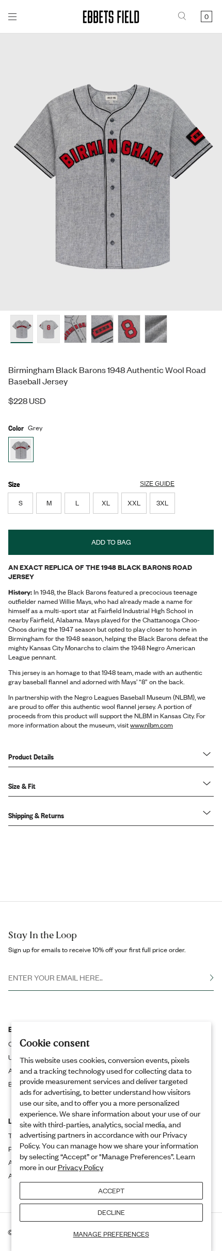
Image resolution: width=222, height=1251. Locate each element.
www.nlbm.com (151, 725)
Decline (111, 1212)
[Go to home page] (111, 16)
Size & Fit (22, 786)
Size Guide (157, 483)
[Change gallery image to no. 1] (48, 329)
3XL (162, 503)
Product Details (31, 756)
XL (106, 503)
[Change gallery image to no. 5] (156, 329)
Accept (111, 1190)
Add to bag (111, 542)
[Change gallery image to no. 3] (102, 329)
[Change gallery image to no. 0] (21, 329)
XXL (134, 503)
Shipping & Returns (36, 815)
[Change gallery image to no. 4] (129, 329)
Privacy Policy (80, 1167)
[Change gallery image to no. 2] (75, 329)
